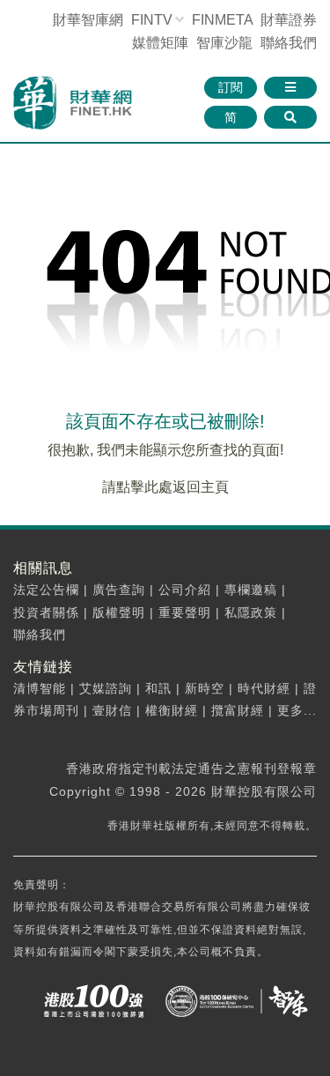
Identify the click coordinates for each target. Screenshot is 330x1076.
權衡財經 (171, 710)
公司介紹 (184, 590)
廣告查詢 (118, 590)
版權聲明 (118, 612)
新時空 (204, 688)
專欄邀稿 (250, 590)
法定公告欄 (46, 590)
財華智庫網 (88, 19)
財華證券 (288, 19)
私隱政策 (250, 612)
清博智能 (39, 688)
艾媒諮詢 (105, 688)
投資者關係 (46, 612)
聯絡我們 (288, 42)
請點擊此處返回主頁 (165, 486)
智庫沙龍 (224, 42)
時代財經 (264, 688)
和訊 (158, 688)
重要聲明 (184, 612)
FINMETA (222, 19)
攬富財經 (237, 710)
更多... (297, 710)
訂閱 (230, 87)
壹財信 (112, 710)
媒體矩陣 (160, 42)
